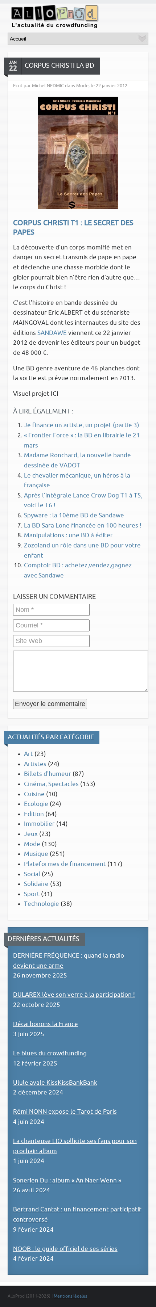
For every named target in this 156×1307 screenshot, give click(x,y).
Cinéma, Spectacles (51, 784)
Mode (32, 844)
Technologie (41, 904)
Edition (34, 814)
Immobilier (39, 824)
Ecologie (36, 804)
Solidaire (36, 884)
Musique (36, 854)
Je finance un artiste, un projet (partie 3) (81, 425)
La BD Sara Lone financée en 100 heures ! (82, 525)
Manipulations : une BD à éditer (68, 535)
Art (28, 754)
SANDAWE (52, 333)
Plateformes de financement (65, 864)
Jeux (31, 834)
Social (32, 874)
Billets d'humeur (47, 774)
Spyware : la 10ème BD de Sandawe (74, 515)
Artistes (35, 764)
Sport (32, 894)
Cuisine (34, 794)
